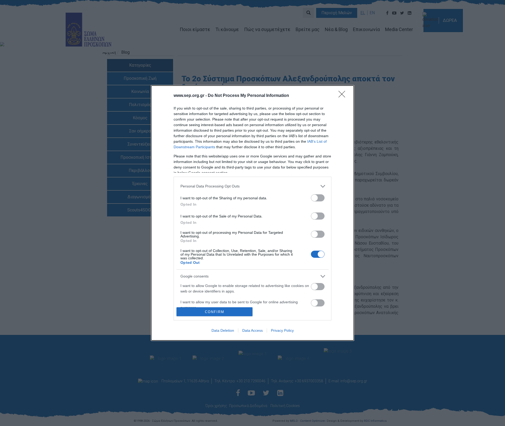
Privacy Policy (282, 330)
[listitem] (252, 186)
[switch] (318, 197)
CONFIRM (214, 312)
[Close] (344, 96)
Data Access (252, 330)
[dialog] (252, 213)
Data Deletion (222, 330)
